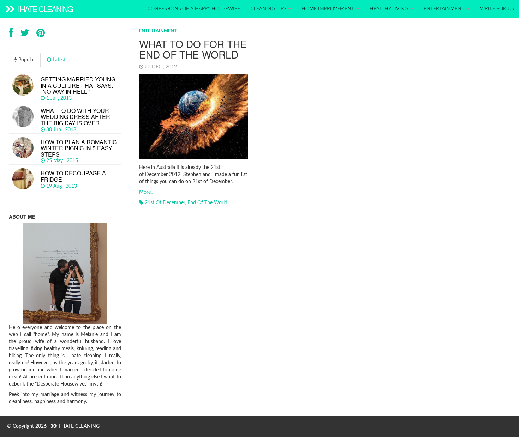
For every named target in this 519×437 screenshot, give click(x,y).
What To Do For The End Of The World (193, 49)
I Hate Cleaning (44, 8)
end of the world (207, 202)
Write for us (497, 8)
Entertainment (445, 8)
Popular (26, 59)
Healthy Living (390, 8)
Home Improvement (329, 8)
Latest (58, 59)
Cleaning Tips (269, 8)
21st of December (165, 202)
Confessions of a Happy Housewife (194, 8)
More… (147, 192)
